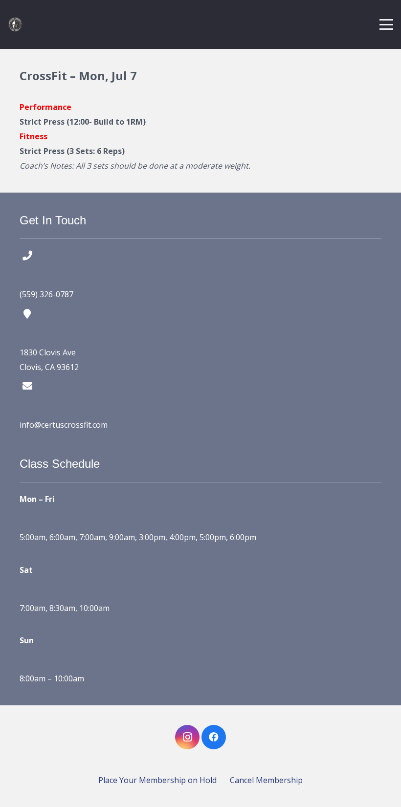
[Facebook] (213, 737)
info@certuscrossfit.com (64, 424)
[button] (386, 24)
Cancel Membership (266, 780)
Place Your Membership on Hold (157, 780)
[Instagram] (187, 737)
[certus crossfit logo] (15, 24)
